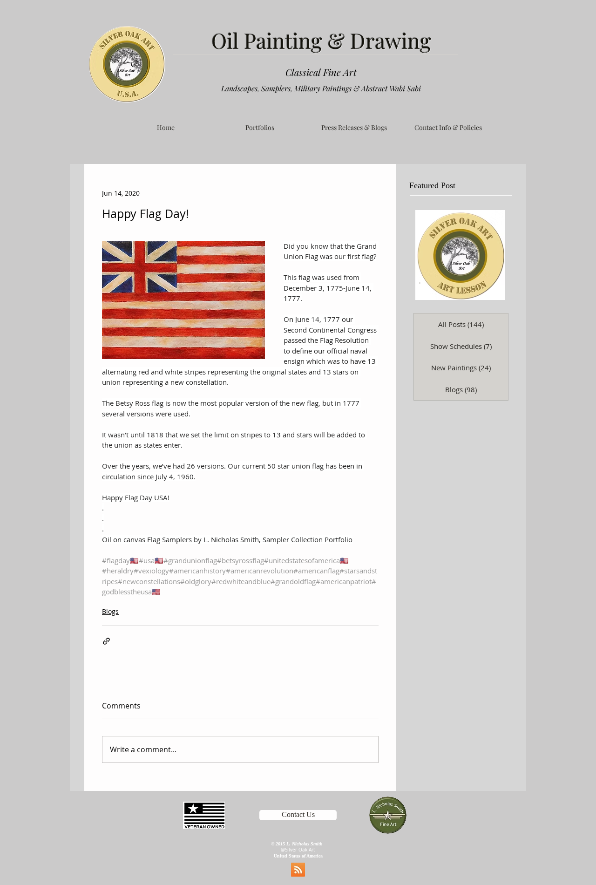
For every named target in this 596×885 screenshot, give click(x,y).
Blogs (110, 611)
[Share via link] (106, 641)
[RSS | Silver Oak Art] (298, 870)
